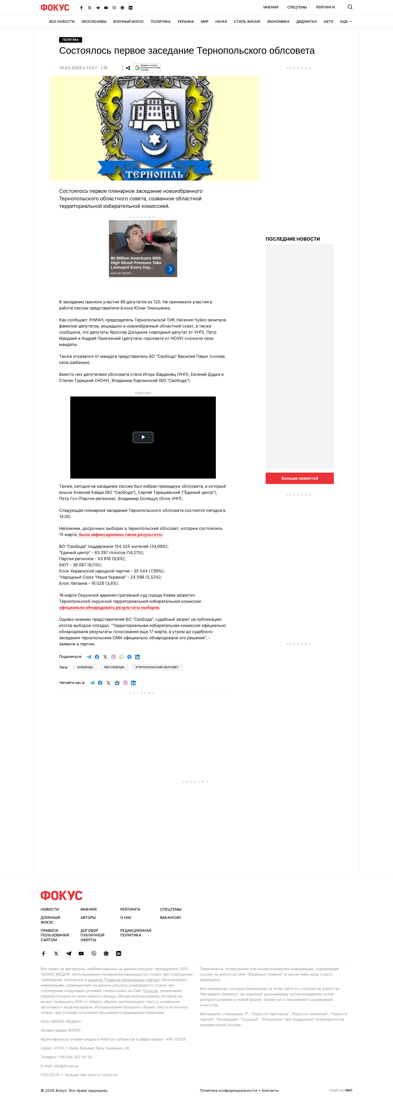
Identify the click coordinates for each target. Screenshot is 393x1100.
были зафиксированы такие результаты (120, 534)
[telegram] (68, 953)
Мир (205, 21)
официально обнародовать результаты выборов (109, 607)
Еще (344, 21)
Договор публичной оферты (92, 935)
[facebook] (43, 953)
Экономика (278, 21)
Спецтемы (297, 7)
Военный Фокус (128, 21)
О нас (126, 917)
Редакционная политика (135, 933)
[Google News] (122, 8)
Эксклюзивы (93, 21)
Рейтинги (325, 7)
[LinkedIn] (130, 8)
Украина (185, 21)
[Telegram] (98, 8)
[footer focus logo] (62, 895)
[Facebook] (81, 8)
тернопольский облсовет (158, 667)
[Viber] (114, 8)
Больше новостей (300, 478)
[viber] (93, 953)
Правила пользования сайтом (55, 935)
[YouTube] (106, 8)
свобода (86, 667)
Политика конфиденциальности (228, 1090)
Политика (161, 21)
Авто (328, 21)
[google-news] (106, 953)
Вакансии (170, 917)
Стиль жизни (247, 21)
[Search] (350, 7)
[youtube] (81, 953)
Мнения (270, 7)
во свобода (115, 667)
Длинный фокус (50, 920)
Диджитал (306, 21)
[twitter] (56, 953)
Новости (50, 909)
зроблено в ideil (341, 1090)
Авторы (88, 917)
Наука (221, 21)
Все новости (62, 21)
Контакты (270, 1090)
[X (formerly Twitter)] (90, 8)
